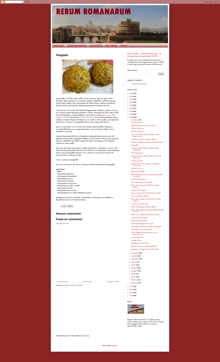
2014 (131, 295)
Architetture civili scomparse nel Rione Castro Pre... (145, 165)
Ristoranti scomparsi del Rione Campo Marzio (145, 186)
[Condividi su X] (67, 206)
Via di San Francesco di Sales (142, 182)
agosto (134, 262)
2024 (131, 99)
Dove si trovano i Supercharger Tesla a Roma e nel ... (145, 135)
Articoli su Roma (137, 131)
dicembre (135, 120)
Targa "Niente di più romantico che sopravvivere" (144, 233)
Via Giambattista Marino (140, 196)
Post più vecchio (113, 282)
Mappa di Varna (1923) (139, 221)
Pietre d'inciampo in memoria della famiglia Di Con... (147, 211)
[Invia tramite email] (62, 206)
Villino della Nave (138, 128)
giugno (134, 268)
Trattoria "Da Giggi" (138, 190)
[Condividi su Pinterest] (72, 206)
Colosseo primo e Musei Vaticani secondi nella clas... (146, 157)
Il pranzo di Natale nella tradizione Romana (147, 142)
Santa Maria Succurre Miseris (141, 229)
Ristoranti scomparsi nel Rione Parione (145, 215)
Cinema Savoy (136, 240)
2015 (131, 293)
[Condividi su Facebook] (69, 206)
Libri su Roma (96, 45)
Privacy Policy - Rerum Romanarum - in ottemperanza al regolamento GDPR (144, 54)
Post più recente (62, 282)
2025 (131, 96)
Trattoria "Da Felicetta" (139, 204)
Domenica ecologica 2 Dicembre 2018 (145, 249)
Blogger (114, 346)
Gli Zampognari (137, 153)
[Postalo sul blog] (64, 206)
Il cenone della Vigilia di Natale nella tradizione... (145, 149)
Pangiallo (134, 145)
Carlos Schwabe (137, 237)
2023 (131, 102)
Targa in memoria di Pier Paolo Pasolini (146, 193)
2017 (131, 287)
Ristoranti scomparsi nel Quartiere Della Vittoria (146, 200)
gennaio (134, 283)
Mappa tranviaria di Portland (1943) (144, 246)
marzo (133, 277)
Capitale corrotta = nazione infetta (144, 139)
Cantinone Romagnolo (139, 218)
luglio (133, 265)
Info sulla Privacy (62, 223)
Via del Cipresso (137, 122)
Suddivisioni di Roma (76, 45)
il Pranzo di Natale (86, 117)
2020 (131, 111)
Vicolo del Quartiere (138, 179)
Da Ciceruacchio (137, 161)
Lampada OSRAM (137, 171)
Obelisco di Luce (137, 169)
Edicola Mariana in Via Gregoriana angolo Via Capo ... (147, 175)
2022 (131, 105)
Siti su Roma (111, 45)
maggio (134, 271)
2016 (131, 289)
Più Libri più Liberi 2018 (139, 243)
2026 (131, 93)
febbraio (134, 280)
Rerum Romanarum (139, 84)
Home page (59, 45)
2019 (131, 114)
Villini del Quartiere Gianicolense (143, 125)
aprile (133, 274)
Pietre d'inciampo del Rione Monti (143, 207)
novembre (135, 253)
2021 (131, 108)
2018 (131, 117)
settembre (135, 259)
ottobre (134, 256)
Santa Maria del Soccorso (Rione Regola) (146, 227)
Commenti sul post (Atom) (73, 285)
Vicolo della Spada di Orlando (142, 224)
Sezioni (124, 45)
